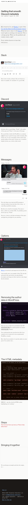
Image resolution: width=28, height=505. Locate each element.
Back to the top (6, 499)
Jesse (19, 31)
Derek (15, 27)
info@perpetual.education (13, 494)
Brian (2, 270)
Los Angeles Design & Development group (13, 29)
